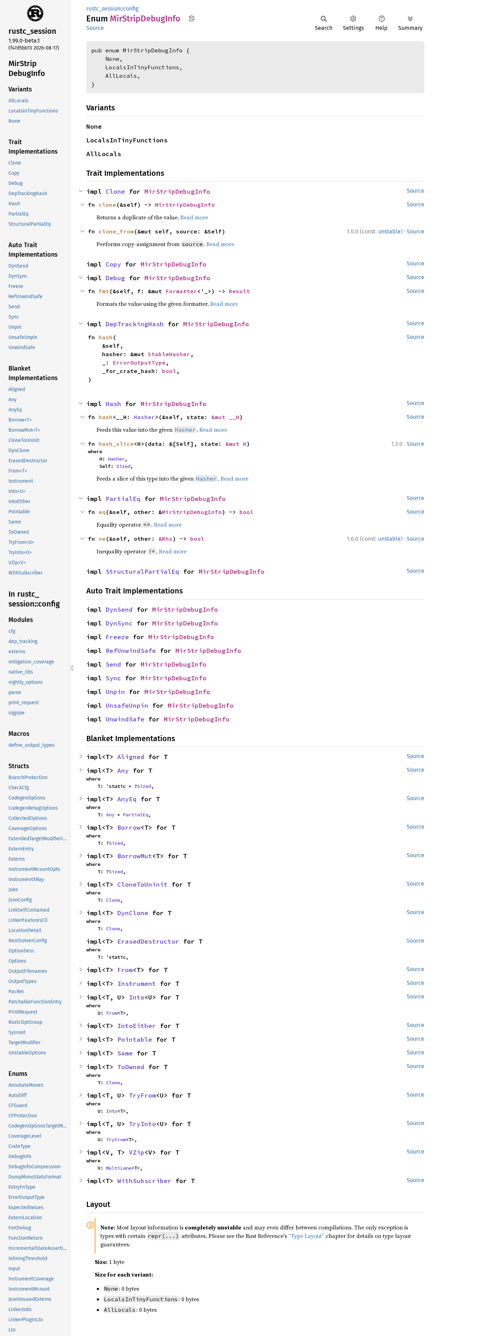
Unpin (115, 692)
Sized (123, 466)
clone (107, 204)
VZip (136, 1152)
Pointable (134, 1039)
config (130, 8)
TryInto (142, 1124)
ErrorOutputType (139, 362)
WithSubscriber (144, 1181)
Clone (115, 191)
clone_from (116, 231)
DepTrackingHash (135, 324)
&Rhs (165, 538)
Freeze (117, 637)
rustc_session (103, 8)
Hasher (144, 416)
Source (95, 28)
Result (239, 291)
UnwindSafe (125, 719)
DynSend (119, 609)
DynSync (119, 623)
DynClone (132, 913)
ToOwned (130, 1067)
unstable (389, 231)
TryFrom (142, 1095)
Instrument (136, 983)
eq (102, 511)
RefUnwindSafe (131, 651)
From (125, 970)
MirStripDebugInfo (177, 191)
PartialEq (123, 499)
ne (102, 538)
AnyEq (127, 799)
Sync (113, 678)
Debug (115, 278)
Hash (113, 404)
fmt (104, 291)
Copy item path (192, 18)
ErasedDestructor (148, 941)
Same (125, 1053)
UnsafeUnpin (127, 705)
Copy (113, 264)
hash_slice (116, 443)
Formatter (181, 291)
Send (113, 664)
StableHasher (169, 354)
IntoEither (136, 1026)
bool (169, 370)
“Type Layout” (306, 1236)
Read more (194, 217)
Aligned (130, 757)
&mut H (235, 443)
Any (123, 770)
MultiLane (118, 1168)
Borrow (128, 827)
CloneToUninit (142, 884)
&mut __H (225, 416)
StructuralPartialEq (142, 571)
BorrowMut (134, 856)
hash (106, 337)
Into (136, 997)
